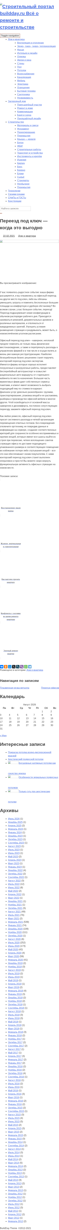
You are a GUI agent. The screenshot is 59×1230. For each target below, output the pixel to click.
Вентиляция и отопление (30, 43)
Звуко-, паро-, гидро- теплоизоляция (36, 46)
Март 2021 (13, 918)
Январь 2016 (15, 1104)
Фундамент (23, 129)
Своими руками (16, 194)
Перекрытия (23, 135)
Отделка (21, 56)
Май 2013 (13, 1180)
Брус (19, 166)
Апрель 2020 (14, 953)
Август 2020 (14, 939)
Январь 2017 (15, 1063)
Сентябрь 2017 (16, 1046)
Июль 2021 (14, 915)
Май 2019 (13, 980)
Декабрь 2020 (15, 929)
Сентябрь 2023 (16, 843)
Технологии (14, 191)
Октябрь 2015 (15, 1108)
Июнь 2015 (14, 1121)
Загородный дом (17, 101)
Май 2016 (13, 1090)
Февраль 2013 (15, 1190)
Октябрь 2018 (15, 1004)
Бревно (21, 170)
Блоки (20, 173)
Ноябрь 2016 (15, 1070)
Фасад (20, 49)
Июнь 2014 (14, 1156)
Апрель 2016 (14, 1094)
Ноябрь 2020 (15, 932)
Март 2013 (13, 1187)
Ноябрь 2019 (15, 966)
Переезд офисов (50, 688)
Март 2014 (13, 1163)
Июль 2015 (14, 1118)
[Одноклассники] (5, 666)
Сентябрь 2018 (16, 1008)
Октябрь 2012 (15, 1200)
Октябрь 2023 (15, 839)
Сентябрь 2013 (16, 1176)
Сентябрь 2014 (16, 1145)
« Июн (3, 735)
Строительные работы (29, 149)
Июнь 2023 (14, 853)
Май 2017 (13, 1053)
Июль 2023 (14, 849)
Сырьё (20, 177)
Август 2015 (14, 1114)
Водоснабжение (25, 74)
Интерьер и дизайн (27, 53)
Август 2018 (14, 1011)
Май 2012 (13, 1211)
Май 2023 (13, 856)
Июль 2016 (14, 1083)
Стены (20, 63)
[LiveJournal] (17, 666)
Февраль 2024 (15, 829)
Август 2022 (14, 880)
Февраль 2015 (15, 1135)
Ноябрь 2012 (15, 1197)
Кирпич (21, 163)
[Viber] (21, 666)
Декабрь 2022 (15, 870)
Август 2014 (14, 1149)
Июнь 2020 (14, 946)
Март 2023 (13, 863)
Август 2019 (14, 970)
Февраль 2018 (15, 1032)
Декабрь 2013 (15, 1169)
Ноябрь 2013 (15, 1173)
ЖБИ (20, 146)
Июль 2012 (14, 1204)
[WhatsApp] (25, 666)
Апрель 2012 (14, 1214)
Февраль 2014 (15, 1166)
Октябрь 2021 (15, 908)
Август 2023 (14, 846)
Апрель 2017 (14, 1056)
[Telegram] (30, 666)
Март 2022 (13, 898)
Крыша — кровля (26, 139)
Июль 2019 (14, 973)
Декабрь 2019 (15, 963)
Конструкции (14, 201)
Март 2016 (13, 1097)
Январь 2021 (15, 925)
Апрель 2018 (14, 1025)
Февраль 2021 (15, 922)
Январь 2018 (15, 1035)
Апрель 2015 (14, 1128)
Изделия (21, 160)
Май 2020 (13, 949)
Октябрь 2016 (15, 1073)
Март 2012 (13, 1218)
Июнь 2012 (14, 1207)
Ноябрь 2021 (15, 905)
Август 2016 (14, 1080)
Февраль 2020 (15, 960)
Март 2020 (13, 956)
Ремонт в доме (25, 108)
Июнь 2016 (14, 1087)
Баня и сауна (24, 115)
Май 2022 (13, 891)
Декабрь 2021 (15, 901)
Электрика (22, 84)
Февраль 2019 (15, 991)
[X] (13, 666)
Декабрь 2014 (15, 1142)
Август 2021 (14, 911)
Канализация (24, 77)
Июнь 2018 (14, 1018)
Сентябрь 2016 (16, 1077)
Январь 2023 (15, 867)
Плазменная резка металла (14, 688)
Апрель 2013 (14, 1183)
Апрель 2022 (14, 894)
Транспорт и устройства (30, 153)
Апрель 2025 (14, 825)
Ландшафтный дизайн (29, 118)
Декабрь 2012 (15, 1194)
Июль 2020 (14, 942)
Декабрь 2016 (15, 1066)
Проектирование (26, 132)
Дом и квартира (16, 39)
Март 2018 (13, 1028)
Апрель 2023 (14, 860)
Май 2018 (13, 1022)
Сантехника (23, 94)
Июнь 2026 (14, 819)
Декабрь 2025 (15, 822)
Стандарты (23, 180)
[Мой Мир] (9, 666)
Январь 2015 (15, 1139)
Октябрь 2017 (15, 1042)
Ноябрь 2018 (15, 1001)
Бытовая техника (26, 91)
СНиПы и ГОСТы (17, 197)
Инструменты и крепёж (29, 156)
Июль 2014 (14, 1152)
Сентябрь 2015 (16, 1111)
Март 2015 (13, 1132)
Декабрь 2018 (15, 997)
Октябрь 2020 (15, 936)
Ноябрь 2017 (15, 1039)
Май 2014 (13, 1159)
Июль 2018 (14, 1015)
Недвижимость (25, 98)
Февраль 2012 (15, 1221)
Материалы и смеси (27, 125)
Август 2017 (14, 1049)
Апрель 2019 (14, 984)
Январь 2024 (15, 832)
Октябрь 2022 (15, 874)
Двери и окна (24, 60)
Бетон (20, 142)
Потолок (21, 70)
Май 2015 (13, 1125)
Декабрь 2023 (15, 836)
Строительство (16, 122)
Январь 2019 (15, 994)
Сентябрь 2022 (16, 877)
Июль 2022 (14, 884)
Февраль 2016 (15, 1101)
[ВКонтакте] (1, 666)
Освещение (23, 87)
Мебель (21, 80)
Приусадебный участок (29, 105)
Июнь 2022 (14, 887)
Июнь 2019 (14, 977)
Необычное (23, 184)
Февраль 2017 (15, 1059)
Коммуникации (25, 111)
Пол (19, 67)
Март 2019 (13, 987)
